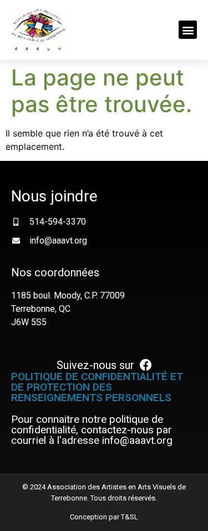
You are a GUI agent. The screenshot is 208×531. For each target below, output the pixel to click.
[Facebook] (146, 365)
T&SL (129, 517)
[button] (188, 30)
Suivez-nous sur (95, 365)
